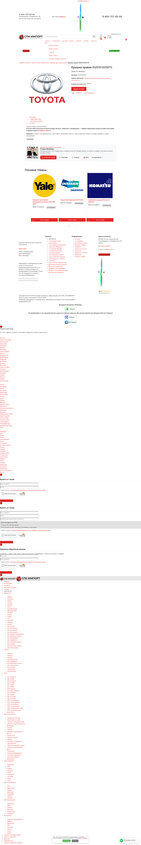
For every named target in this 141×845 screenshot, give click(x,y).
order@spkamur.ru (83, 1)
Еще (46, 43)
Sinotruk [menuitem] (9, 605)
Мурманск (3, 410)
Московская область (7, 408)
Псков (2, 441)
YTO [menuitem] (8, 618)
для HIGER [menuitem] (10, 685)
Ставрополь (4, 455)
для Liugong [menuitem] (11, 688)
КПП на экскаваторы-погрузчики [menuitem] (14, 711)
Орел (1, 433)
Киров (2, 388)
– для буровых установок (56, 258)
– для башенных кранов (56, 255)
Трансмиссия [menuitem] (11, 743)
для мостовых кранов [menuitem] (14, 646)
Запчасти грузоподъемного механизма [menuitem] (16, 725)
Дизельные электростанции (57, 264)
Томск (2, 461)
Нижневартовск (5, 424)
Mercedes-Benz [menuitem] (12, 610)
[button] (89, 93)
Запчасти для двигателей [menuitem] (15, 722)
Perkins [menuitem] (9, 601)
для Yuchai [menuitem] (10, 694)
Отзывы (86, 41)
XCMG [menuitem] (9, 772)
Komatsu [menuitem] (10, 655)
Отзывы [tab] (32, 123)
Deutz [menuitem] (9, 607)
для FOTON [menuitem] (11, 683)
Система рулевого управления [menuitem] (13, 758)
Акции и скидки (53, 55)
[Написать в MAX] (78, 17)
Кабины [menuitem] (6, 649)
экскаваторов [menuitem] (11, 671)
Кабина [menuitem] (9, 807)
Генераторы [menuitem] (11, 811)
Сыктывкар (3, 457)
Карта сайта (23, 248)
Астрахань (3, 344)
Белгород (3, 349)
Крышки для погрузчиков (58, 63)
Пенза (2, 437)
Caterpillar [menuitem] (10, 794)
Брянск (2, 353)
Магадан (2, 402)
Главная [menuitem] (6, 581)
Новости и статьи (81, 249)
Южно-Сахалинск (5, 470)
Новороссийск (5, 420)
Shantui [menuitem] (9, 829)
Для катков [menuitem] (7, 815)
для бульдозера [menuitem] (12, 659)
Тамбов (2, 459)
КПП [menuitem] (5, 673)
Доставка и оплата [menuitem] (10, 587)
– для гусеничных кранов (56, 256)
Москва (2, 338)
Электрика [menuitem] (10, 751)
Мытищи (3, 412)
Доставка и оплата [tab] (36, 121)
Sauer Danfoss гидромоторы (57, 262)
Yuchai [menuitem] (9, 616)
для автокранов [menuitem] (12, 632)
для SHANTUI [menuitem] (11, 677)
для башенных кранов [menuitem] (14, 636)
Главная (47, 41)
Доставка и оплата (68, 41)
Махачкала (3, 406)
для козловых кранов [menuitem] (14, 642)
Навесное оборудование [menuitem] (15, 819)
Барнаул (2, 347)
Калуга (2, 385)
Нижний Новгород (6, 425)
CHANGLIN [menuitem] (10, 774)
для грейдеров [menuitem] (12, 640)
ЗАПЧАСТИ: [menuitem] (8, 591)
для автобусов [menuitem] (12, 628)
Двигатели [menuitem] (7, 593)
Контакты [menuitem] (7, 585)
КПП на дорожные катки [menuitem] (15, 708)
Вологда (2, 363)
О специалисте (96, 157)
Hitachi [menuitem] (9, 796)
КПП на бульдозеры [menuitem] (13, 702)
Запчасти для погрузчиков (40, 63)
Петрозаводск (4, 439)
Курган (2, 396)
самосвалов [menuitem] (11, 669)
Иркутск (2, 377)
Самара (2, 449)
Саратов (2, 451)
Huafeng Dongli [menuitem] (12, 609)
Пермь (2, 435)
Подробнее (30, 139)
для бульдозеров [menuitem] (12, 638)
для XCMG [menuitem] (10, 679)
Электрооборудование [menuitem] (14, 753)
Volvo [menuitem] (9, 831)
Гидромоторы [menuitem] (8, 841)
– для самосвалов (54, 253)
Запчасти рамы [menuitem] (12, 737)
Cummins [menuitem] (10, 599)
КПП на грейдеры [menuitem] (13, 700)
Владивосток (4, 355)
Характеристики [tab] (35, 119)
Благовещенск (4, 351)
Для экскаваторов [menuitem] (10, 782)
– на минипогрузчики (55, 251)
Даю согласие (66, 840)
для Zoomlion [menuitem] (11, 698)
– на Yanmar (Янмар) (55, 249)
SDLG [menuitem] (9, 778)
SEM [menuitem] (8, 780)
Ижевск (2, 375)
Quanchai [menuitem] (10, 620)
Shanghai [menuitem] (10, 622)
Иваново (3, 373)
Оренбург (3, 431)
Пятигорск (3, 443)
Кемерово (3, 386)
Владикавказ (4, 357)
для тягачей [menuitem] (11, 626)
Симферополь (4, 453)
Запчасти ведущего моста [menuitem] (15, 745)
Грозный (2, 369)
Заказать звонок (104, 254)
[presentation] (68, 225)
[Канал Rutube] (83, 17)
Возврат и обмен (53, 48)
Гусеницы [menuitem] (10, 813)
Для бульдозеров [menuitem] (9, 800)
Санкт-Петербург (5, 340)
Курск (2, 398)
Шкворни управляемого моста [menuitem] (15, 732)
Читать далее (44, 220)
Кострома (3, 390)
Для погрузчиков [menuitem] (9, 714)
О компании (56, 41)
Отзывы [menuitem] (6, 589)
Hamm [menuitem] (9, 833)
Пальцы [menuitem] (9, 729)
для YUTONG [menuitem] (11, 696)
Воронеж (3, 365)
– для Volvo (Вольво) (55, 247)
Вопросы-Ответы (53, 45)
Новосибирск (4, 422)
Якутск (2, 472)
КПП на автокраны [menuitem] (13, 706)
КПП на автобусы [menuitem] (13, 704)
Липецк (2, 400)
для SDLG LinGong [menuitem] (13, 690)
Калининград (4, 381)
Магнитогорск (4, 404)
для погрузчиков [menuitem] (12, 648)
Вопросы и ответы (81, 253)
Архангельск (4, 342)
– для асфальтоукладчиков (57, 245)
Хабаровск (3, 464)
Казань (2, 379)
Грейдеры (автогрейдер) (56, 268)
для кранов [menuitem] (11, 644)
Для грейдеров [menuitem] (9, 761)
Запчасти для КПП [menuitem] (10, 837)
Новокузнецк (4, 418)
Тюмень (2, 463)
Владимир (3, 359)
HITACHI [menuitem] (9, 612)
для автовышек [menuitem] (12, 630)
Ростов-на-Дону (5, 445)
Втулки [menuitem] (9, 727)
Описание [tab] (33, 117)
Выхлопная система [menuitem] (13, 720)
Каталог (27, 63)
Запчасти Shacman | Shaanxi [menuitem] (13, 843)
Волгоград (3, 361)
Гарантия (51, 52)
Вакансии (78, 254)
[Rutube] (104, 272)
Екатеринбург (4, 371)
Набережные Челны (6, 414)
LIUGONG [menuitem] (10, 776)
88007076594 (105, 246)
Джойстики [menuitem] (11, 735)
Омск (1, 427)
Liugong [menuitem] (9, 657)
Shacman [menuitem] (10, 653)
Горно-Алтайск (5, 367)
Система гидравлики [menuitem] (14, 755)
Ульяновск (3, 466)
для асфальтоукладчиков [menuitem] (15, 634)
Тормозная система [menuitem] (13, 718)
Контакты (94, 41)
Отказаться (75, 840)
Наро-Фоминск (5, 416)
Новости (78, 41)
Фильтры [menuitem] (10, 770)
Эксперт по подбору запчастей (57, 58)
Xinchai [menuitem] (9, 624)
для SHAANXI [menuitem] (11, 692)
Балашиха (3, 346)
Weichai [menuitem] (9, 597)
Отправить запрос (44, 130)
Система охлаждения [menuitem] (14, 741)
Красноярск (4, 394)
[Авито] (80, 17)
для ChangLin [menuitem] (11, 681)
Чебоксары (3, 468)
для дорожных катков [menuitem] (14, 663)
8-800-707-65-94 (27, 14)
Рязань (2, 447)
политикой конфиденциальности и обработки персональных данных (28, 490)
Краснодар (3, 392)
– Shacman (51, 260)
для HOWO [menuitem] (10, 687)
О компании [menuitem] (8, 583)
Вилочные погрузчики (55, 266)
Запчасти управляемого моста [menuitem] (15, 748)
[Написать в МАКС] (99, 272)
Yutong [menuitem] (9, 603)
